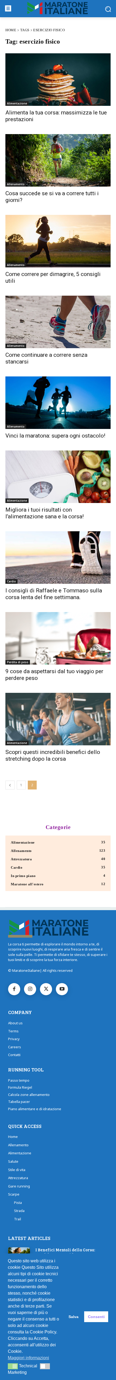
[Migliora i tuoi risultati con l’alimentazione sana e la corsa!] (58, 476)
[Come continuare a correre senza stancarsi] (58, 322)
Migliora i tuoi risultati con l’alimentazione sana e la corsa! (44, 513)
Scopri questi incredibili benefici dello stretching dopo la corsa (52, 755)
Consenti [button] (96, 1317)
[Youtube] (62, 989)
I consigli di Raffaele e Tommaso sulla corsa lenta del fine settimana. (53, 593)
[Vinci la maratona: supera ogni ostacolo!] (58, 402)
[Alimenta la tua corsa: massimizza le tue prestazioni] (58, 79)
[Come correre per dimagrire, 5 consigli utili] (58, 241)
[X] (46, 989)
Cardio (11, 581)
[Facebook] (14, 989)
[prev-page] (10, 785)
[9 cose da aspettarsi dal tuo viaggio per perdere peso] (58, 638)
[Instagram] (30, 989)
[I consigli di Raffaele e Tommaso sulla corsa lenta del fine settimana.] (58, 557)
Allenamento (16, 184)
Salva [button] (74, 1317)
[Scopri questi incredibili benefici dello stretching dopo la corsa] (58, 719)
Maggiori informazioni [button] (28, 1357)
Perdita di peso (17, 662)
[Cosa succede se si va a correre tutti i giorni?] (58, 160)
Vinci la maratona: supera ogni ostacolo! (55, 435)
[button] (13, 1366)
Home (10, 30)
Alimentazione (17, 103)
